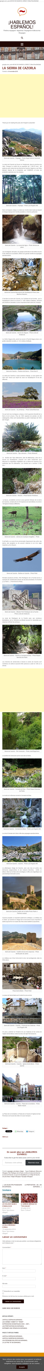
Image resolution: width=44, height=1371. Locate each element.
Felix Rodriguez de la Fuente (15, 1173)
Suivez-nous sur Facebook (11, 1308)
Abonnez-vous (33, 1162)
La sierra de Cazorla (7, 1175)
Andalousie (32, 1171)
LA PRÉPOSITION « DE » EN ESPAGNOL (33, 1186)
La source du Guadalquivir (21, 1175)
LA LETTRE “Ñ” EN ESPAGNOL (11, 1342)
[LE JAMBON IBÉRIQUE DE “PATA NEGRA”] (29, 1198)
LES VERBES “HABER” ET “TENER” (12, 1322)
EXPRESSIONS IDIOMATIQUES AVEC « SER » (16, 1324)
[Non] (41, 1364)
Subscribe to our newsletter (12, 1291)
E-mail (4, 1276)
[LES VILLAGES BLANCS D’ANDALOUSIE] (10, 1198)
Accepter (22, 1367)
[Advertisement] (22, 96)
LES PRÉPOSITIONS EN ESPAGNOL (13, 1326)
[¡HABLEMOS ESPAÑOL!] (22, 11)
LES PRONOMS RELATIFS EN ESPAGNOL (14, 1340)
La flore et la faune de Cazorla (32, 1173)
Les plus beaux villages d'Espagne (11, 1176)
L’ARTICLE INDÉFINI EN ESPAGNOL (13, 1338)
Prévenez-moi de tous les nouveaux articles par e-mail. (18, 1296)
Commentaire (6, 1247)
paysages (10, 1171)
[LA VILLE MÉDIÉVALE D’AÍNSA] (10, 1219)
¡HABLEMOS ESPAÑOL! (22, 24)
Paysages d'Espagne (27, 1176)
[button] (22, 44)
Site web (4, 1283)
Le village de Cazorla (34, 1175)
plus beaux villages (18, 1171)
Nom (4, 1268)
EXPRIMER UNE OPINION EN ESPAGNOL (14, 1328)
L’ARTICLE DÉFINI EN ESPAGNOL (12, 1320)
